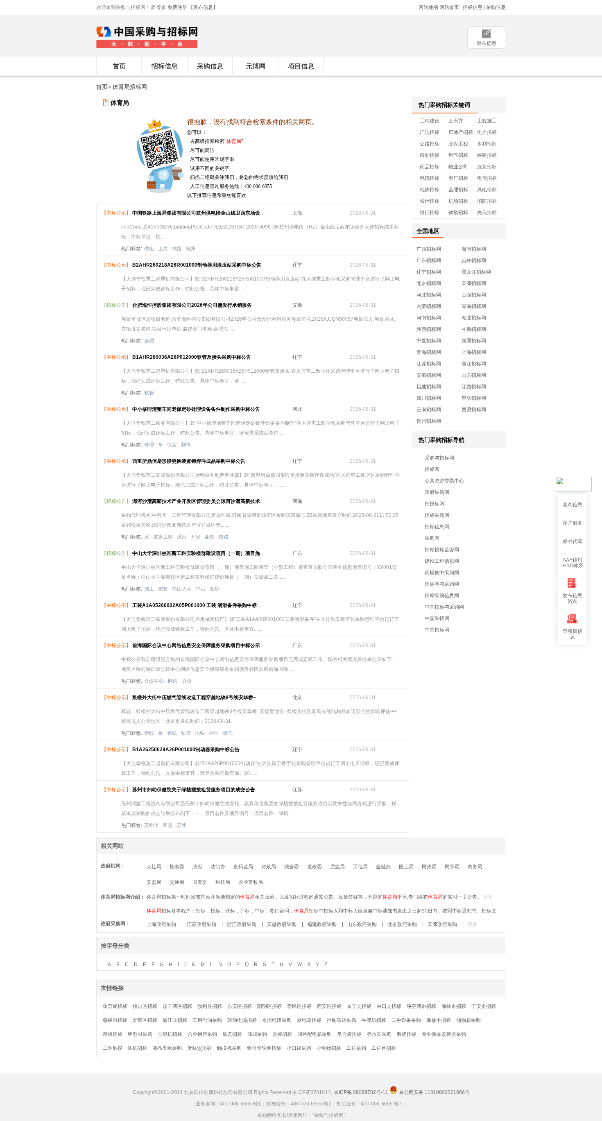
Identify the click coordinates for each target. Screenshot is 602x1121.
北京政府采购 (402, 924)
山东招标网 (474, 375)
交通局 (177, 882)
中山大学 (182, 589)
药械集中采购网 (442, 572)
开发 (196, 537)
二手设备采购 (406, 1020)
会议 (187, 681)
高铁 (210, 537)
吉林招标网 (474, 260)
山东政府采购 (362, 924)
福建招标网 (428, 387)
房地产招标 (460, 132)
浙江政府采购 (241, 924)
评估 (214, 733)
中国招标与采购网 (444, 607)
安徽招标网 (428, 375)
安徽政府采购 (281, 924)
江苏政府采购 (201, 924)
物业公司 (458, 167)
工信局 (360, 867)
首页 (119, 66)
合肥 (149, 341)
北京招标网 (428, 283)
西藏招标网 (474, 409)
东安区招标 (239, 1006)
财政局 (268, 867)
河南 (297, 501)
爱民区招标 (299, 1006)
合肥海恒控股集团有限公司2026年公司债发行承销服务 (192, 305)
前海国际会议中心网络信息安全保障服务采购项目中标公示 (196, 645)
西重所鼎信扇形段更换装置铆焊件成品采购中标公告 (188, 461)
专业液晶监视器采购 (444, 1034)
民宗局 (452, 867)
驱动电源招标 (242, 1020)
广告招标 (429, 132)
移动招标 (429, 155)
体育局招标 (115, 1006)
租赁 (168, 825)
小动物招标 (329, 1048)
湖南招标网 (474, 306)
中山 (201, 589)
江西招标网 (474, 387)
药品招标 (429, 167)
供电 (149, 248)
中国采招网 (437, 618)
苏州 (182, 825)
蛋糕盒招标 (199, 1048)
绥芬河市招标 (421, 1006)
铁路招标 (487, 155)
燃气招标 (458, 155)
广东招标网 (428, 260)
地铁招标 (429, 189)
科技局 (222, 882)
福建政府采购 (322, 924)
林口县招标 (389, 1006)
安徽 (297, 305)
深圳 (215, 589)
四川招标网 (428, 398)
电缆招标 (429, 178)
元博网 (255, 66)
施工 (149, 589)
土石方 (455, 121)
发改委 (314, 867)
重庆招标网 (474, 398)
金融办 (383, 867)
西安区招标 (329, 1006)
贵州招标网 (428, 421)
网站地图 (428, 7)
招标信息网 (437, 527)
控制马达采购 (341, 1020)
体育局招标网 (130, 87)
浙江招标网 (474, 364)
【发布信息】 (203, 7)
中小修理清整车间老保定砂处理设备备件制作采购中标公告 (196, 409)
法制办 (217, 867)
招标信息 (472, 7)
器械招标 (282, 1034)
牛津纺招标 (374, 1020)
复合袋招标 (349, 1034)
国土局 (406, 867)
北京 (297, 697)
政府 (197, 867)
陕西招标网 (428, 329)
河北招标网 (428, 295)
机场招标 (458, 201)
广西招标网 (428, 249)
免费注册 (177, 7)
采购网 (432, 538)
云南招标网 (428, 409)
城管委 (291, 867)
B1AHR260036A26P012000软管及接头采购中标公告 (191, 357)
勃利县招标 (209, 1006)
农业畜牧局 (250, 882)
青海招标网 (428, 352)
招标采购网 (437, 515)
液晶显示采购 (167, 1048)
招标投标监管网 (442, 550)
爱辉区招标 (145, 1020)
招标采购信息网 (442, 595)
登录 (161, 7)
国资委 (199, 882)
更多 (488, 897)
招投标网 (434, 504)
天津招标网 (474, 283)
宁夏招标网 (428, 341)
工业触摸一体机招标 (125, 1048)
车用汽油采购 (207, 1020)
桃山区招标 (145, 1006)
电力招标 (487, 132)
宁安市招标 (483, 1006)
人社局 (154, 867)
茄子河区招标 (177, 1006)
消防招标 (487, 201)
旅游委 (177, 867)
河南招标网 (428, 318)
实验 (163, 589)
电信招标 (487, 178)
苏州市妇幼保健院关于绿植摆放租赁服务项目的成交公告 (193, 790)
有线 (172, 733)
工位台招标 (383, 1048)
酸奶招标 (406, 1034)
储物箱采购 (468, 1020)
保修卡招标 (438, 1020)
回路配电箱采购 (314, 1034)
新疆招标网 (474, 341)
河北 (297, 409)
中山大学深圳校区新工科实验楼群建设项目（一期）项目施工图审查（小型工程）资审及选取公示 (238, 553)
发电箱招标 (309, 1020)
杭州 (191, 248)
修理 (149, 445)
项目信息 (301, 66)
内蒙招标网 (428, 306)
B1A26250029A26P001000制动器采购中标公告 (186, 749)
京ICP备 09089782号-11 (361, 1092)
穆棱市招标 (115, 1020)
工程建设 (429, 121)
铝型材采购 (140, 1034)
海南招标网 (474, 249)
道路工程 (163, 537)
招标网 (432, 469)
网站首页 (449, 7)
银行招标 (429, 212)
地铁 (200, 733)
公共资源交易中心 (444, 481)
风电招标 (487, 189)
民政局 (429, 867)
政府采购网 (437, 492)
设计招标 (429, 201)
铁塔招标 (458, 212)
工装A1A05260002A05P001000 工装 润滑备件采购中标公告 (199, 605)
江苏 (297, 790)
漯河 (182, 537)
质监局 (337, 867)
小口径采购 (299, 1048)
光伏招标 (487, 212)
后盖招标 (232, 1034)
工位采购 (356, 1048)
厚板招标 (112, 1034)
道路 (224, 537)
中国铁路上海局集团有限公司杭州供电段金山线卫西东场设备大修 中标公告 (214, 213)
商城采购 (257, 1034)
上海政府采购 (161, 924)
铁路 (177, 248)
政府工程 (458, 144)
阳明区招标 (269, 1006)
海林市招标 (453, 1006)
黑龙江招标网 (476, 272)
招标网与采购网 (442, 584)
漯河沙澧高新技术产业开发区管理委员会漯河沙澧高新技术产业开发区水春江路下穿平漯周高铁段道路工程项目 (252, 501)
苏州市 (151, 825)
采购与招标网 (439, 458)
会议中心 (154, 681)
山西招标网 (474, 295)
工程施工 (487, 121)
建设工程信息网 (442, 561)
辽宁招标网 (428, 272)
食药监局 (243, 867)
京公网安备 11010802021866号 (434, 1092)
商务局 (475, 867)
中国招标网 (437, 630)
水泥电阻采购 (277, 1020)
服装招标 (487, 167)
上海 (297, 213)
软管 (149, 393)
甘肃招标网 (474, 329)
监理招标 (458, 189)
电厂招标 (458, 178)
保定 (172, 445)
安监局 (154, 882)
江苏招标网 (428, 364)
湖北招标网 (474, 318)
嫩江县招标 (175, 1020)
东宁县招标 (359, 1006)
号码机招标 (170, 1034)
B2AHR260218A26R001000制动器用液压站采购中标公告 (196, 265)
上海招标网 (474, 352)
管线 (149, 733)
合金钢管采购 (202, 1034)
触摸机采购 (229, 1048)
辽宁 (297, 265)
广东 (297, 553)
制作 (186, 445)
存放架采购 (379, 1034)
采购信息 (496, 7)
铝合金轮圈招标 (264, 1048)
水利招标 (487, 144)
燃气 (228, 733)
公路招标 (429, 144)
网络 (173, 681)
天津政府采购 (442, 924)
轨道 (186, 733)
